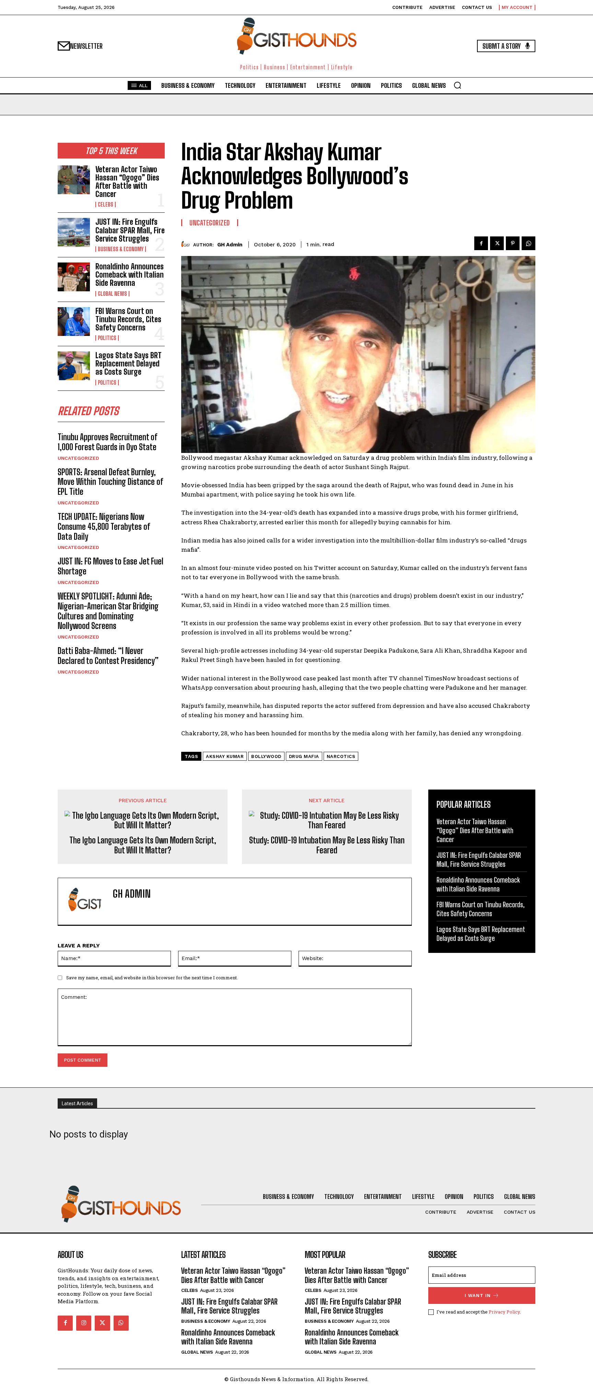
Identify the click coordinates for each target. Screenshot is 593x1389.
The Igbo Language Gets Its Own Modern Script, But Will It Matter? (142, 845)
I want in (478, 1295)
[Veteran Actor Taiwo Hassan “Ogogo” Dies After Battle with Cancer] (74, 179)
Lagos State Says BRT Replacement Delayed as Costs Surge (128, 363)
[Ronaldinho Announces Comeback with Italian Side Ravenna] (74, 276)
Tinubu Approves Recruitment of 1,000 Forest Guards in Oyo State (107, 442)
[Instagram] (83, 1323)
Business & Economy (120, 249)
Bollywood (266, 756)
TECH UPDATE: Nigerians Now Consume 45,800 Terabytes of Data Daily (104, 526)
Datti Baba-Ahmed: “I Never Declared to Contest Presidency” (108, 656)
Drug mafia (304, 756)
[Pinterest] (513, 243)
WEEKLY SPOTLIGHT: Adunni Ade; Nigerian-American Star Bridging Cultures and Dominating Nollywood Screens (108, 611)
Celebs (105, 204)
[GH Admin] (187, 244)
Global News (112, 293)
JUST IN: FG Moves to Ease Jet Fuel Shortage (110, 566)
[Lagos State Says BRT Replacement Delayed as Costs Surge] (74, 365)
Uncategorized (78, 458)
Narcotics (341, 756)
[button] (457, 85)
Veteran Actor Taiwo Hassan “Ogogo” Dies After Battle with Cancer (127, 182)
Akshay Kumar (225, 756)
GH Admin (229, 245)
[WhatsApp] (528, 243)
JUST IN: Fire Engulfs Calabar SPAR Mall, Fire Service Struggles (130, 230)
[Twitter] (497, 243)
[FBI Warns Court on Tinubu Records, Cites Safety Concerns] (74, 321)
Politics (107, 338)
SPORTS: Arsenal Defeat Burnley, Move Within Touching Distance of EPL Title (110, 482)
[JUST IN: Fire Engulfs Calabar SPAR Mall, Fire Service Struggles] (74, 232)
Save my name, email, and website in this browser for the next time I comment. (152, 977)
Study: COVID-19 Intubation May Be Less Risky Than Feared (327, 845)
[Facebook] (481, 243)
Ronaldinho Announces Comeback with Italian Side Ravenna (129, 275)
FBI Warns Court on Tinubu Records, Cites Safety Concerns (128, 319)
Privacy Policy (504, 1312)
